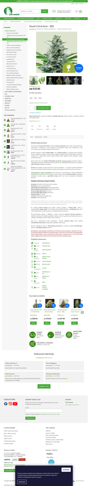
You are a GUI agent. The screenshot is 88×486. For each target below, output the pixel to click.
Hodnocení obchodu (43, 353)
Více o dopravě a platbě (12, 470)
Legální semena (7, 438)
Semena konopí (10, 80)
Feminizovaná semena (9, 441)
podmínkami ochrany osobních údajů (49, 414)
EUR (76, 4)
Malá (43, 282)
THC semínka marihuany (12, 73)
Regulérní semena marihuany (13, 50)
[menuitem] (8, 18)
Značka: (63, 29)
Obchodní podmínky (50, 437)
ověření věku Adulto (14, 485)
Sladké (44, 286)
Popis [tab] (31, 137)
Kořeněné (44, 289)
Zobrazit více (43, 386)
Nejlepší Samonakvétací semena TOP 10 (16, 42)
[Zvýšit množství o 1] (35, 107)
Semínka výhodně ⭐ (10, 110)
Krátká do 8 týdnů (45, 277)
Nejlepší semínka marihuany (13, 75)
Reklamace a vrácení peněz (52, 442)
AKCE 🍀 (6, 108)
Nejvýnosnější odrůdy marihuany (14, 78)
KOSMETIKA (7, 98)
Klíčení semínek (7, 436)
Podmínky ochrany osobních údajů (54, 440)
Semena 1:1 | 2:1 (10, 66)
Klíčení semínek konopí (12, 89)
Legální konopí (9, 59)
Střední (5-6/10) (46, 261)
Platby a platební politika (51, 435)
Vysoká (44, 268)
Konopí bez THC (10, 61)
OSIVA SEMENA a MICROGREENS (12, 91)
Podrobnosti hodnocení (49, 29)
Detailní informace (33, 121)
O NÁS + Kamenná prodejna (10, 431)
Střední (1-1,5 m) (45, 272)
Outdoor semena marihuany (13, 45)
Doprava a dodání (49, 433)
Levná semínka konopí (11, 71)
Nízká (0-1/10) (45, 264)
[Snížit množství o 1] (35, 109)
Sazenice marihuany (11, 87)
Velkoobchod (48, 444)
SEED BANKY (7, 101)
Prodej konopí (9, 82)
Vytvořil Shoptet (79, 481)
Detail (33, 323)
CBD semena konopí (11, 64)
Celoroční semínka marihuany (13, 85)
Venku (43, 257)
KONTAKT (47, 431)
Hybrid (43, 254)
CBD (5, 94)
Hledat (44, 11)
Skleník (44, 258)
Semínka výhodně (7, 444)
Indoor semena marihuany (12, 48)
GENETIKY (6, 103)
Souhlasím (65, 470)
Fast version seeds (11, 54)
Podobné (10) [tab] (37, 137)
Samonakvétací (46, 250)
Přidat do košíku (44, 108)
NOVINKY (6, 105)
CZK (71, 4)
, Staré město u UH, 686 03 (13, 465)
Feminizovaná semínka (12, 33)
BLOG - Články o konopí (9, 433)
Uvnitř (47, 257)
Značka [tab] (44, 137)
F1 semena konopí (10, 57)
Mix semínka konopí (11, 52)
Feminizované (46, 246)
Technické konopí (10, 68)
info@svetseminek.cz (63, 12)
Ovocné (44, 287)
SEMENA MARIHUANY (9, 31)
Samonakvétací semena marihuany (15, 39)
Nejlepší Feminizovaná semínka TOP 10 (15, 36)
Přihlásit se (29, 418)
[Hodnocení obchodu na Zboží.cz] (49, 453)
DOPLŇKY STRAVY (9, 96)
